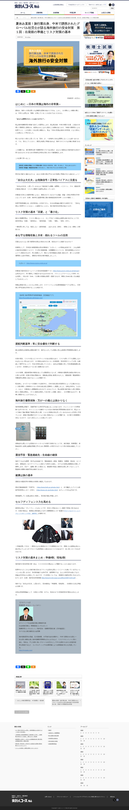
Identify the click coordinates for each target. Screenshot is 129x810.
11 (81, 740)
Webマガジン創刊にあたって (97, 4)
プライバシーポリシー (62, 796)
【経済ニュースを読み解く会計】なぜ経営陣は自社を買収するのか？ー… (48, 693)
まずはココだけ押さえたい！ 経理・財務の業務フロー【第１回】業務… (74, 694)
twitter (110, 5)
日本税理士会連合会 (53, 738)
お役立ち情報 (105, 12)
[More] (33, 91)
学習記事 (73, 12)
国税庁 (49, 730)
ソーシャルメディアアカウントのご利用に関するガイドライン (89, 796)
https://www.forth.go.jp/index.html (48, 487)
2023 (82, 751)
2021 (82, 767)
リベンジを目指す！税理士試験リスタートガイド (104, 190)
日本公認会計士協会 (53, 741)
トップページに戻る (22, 712)
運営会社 (112, 796)
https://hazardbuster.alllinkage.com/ (30, 298)
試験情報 (39, 12)
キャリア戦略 (89, 12)
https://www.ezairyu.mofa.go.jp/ (37, 263)
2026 (82, 730)
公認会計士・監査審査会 (54, 732)
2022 (82, 759)
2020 (82, 775)
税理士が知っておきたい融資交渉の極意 (21, 691)
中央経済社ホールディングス (76, 4)
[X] (23, 91)
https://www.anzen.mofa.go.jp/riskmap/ (66, 271)
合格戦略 (56, 12)
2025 (82, 736)
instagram (113, 5)
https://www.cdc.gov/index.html (47, 490)
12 (84, 740)
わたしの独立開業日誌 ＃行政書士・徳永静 (30, 700)
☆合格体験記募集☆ (58, 4)
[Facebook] (18, 91)
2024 (82, 744)
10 (104, 738)
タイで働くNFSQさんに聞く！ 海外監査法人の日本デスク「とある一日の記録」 (104, 152)
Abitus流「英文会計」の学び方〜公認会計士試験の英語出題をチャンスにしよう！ (104, 182)
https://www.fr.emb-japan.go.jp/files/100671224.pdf (58, 578)
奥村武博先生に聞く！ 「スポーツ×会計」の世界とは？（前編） (62, 693)
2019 (82, 783)
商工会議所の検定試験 (53, 735)
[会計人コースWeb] (26, 7)
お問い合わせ (48, 796)
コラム (28, 37)
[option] (99, 30)
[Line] (28, 91)
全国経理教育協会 (52, 743)
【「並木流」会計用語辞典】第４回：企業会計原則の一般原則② (34, 693)
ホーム (23, 12)
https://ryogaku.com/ (25, 650)
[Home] (17, 18)
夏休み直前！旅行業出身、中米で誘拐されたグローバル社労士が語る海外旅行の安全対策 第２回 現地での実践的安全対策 (66, 702)
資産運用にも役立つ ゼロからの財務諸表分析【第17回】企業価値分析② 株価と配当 (104, 172)
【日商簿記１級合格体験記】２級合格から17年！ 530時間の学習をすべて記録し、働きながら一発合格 (99, 162)
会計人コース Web (63, 808)
